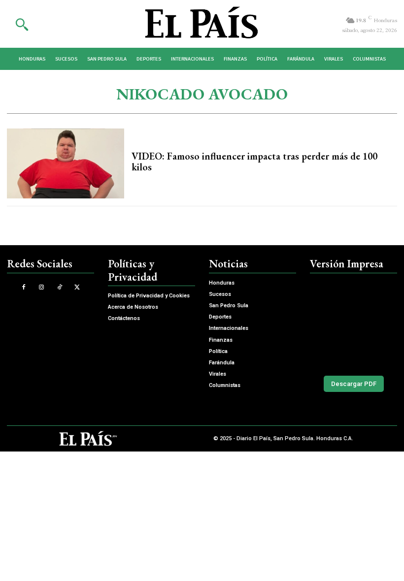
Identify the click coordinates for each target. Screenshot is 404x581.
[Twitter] (77, 287)
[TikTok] (59, 287)
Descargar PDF (353, 383)
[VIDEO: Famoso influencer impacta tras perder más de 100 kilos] (65, 164)
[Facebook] (24, 287)
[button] (21, 24)
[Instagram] (41, 287)
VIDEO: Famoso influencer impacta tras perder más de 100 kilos (254, 161)
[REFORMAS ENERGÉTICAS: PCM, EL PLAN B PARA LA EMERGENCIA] (353, 322)
